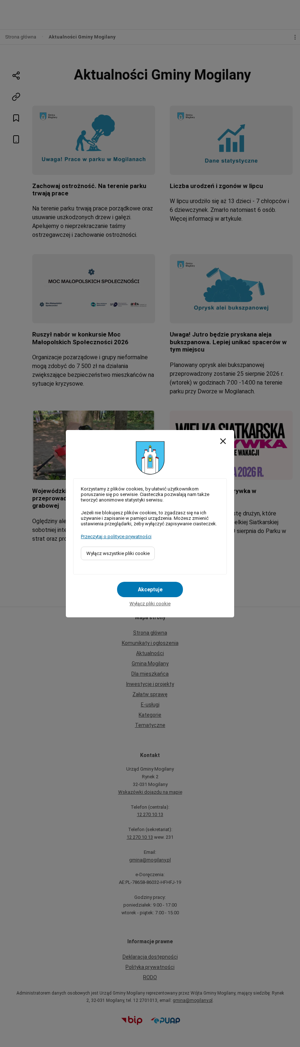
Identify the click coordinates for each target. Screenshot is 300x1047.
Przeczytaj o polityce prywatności (116, 536)
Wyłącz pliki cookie (150, 603)
